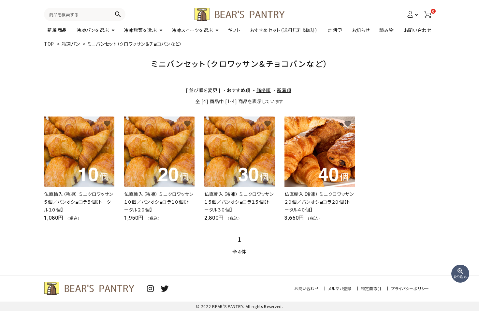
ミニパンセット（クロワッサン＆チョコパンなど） (134, 43)
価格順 (263, 90)
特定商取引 (371, 288)
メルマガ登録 (339, 288)
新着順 (284, 90)
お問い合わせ (306, 288)
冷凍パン (71, 43)
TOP (49, 43)
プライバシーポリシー (410, 288)
